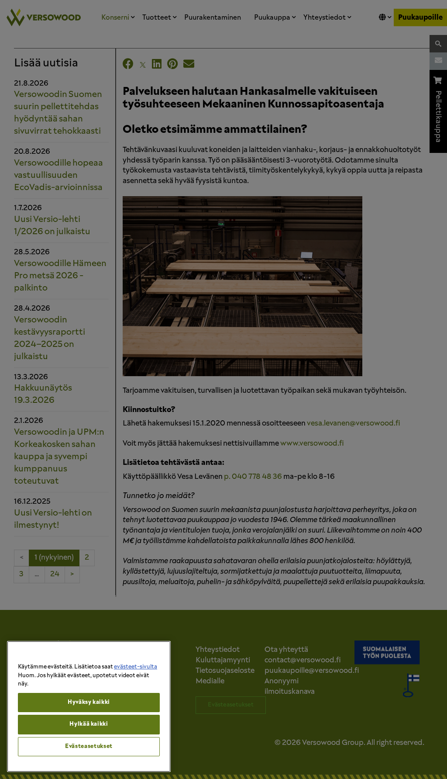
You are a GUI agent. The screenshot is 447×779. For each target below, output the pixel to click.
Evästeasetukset (89, 746)
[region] (89, 706)
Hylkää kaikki (88, 724)
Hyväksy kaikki (89, 702)
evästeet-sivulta (135, 667)
